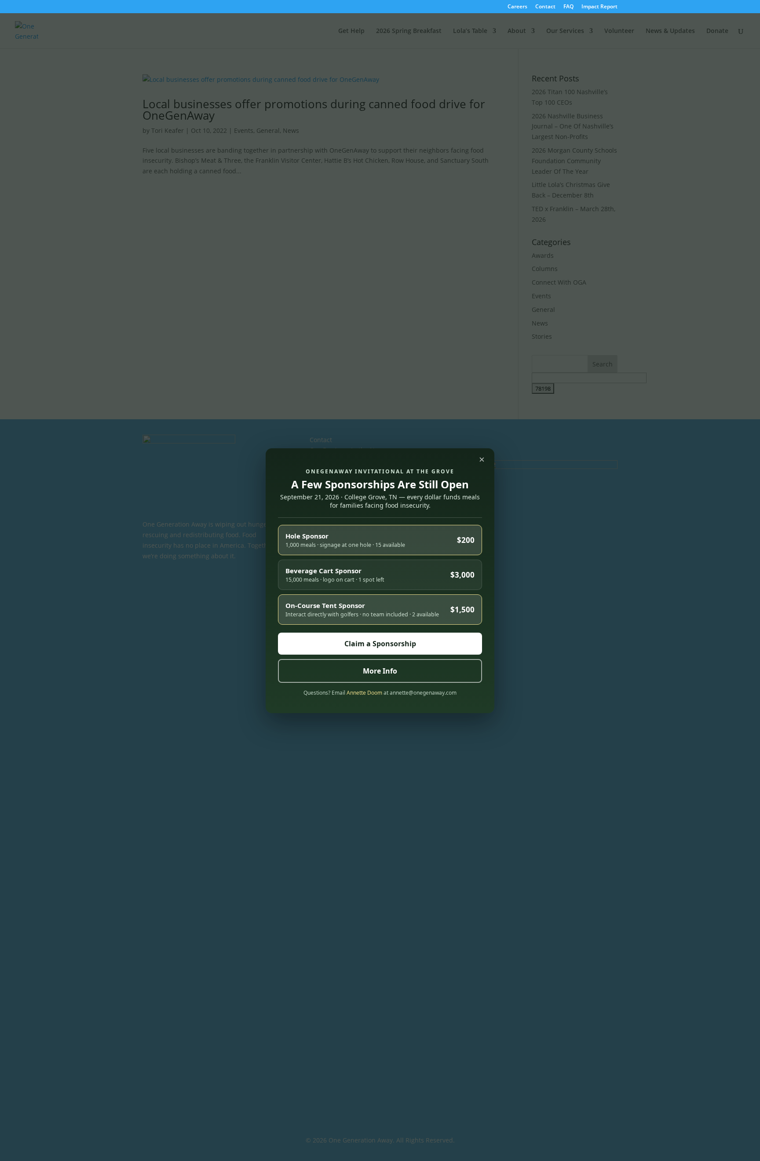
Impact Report (599, 7)
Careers (517, 7)
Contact (545, 7)
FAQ (568, 7)
